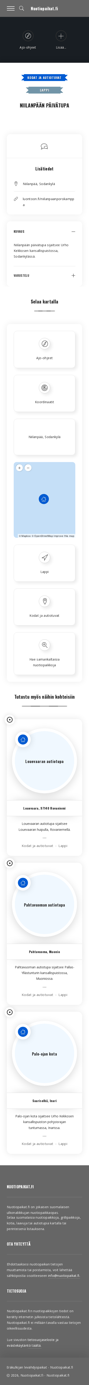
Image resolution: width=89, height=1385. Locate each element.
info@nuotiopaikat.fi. (64, 1275)
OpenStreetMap (43, 536)
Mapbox (26, 536)
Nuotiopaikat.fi (44, 8)
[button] (44, 234)
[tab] (44, 234)
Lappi (44, 90)
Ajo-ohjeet (44, 358)
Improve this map (64, 536)
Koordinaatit (44, 402)
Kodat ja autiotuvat (44, 77)
